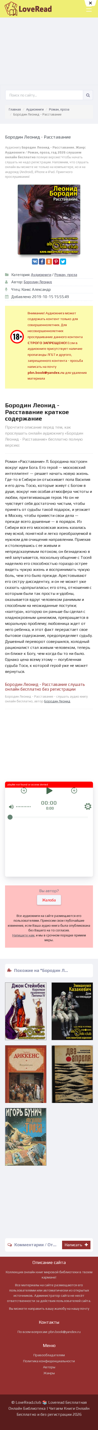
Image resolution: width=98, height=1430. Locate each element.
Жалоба (49, 900)
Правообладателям (49, 1355)
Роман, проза (59, 109)
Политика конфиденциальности (49, 1361)
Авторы (49, 1367)
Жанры (49, 1373)
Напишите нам (23, 935)
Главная (15, 109)
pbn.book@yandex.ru (64, 1332)
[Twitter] (63, 262)
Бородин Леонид (38, 282)
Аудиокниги (35, 109)
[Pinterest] (56, 262)
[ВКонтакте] (35, 262)
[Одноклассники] (49, 262)
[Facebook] (42, 262)
